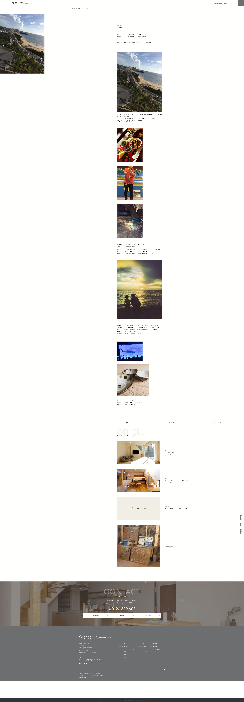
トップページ (125, 643)
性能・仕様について (129, 649)
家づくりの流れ (128, 654)
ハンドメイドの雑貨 (124, 422)
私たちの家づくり (126, 646)
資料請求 (241, 524)
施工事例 (144, 646)
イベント (144, 643)
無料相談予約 (241, 517)
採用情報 (155, 646)
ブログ (143, 649)
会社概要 (155, 643)
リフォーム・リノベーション (129, 660)
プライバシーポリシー (87, 675)
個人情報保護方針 (157, 649)
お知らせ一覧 (171, 422)
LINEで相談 (241, 531)
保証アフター (127, 657)
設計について (127, 652)
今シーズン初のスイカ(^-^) (217, 422)
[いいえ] (242, 700)
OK (153, 700)
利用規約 (95, 675)
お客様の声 (144, 652)
